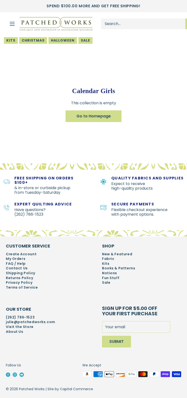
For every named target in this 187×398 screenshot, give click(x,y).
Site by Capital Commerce (70, 389)
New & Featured (117, 254)
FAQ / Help (16, 263)
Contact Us (17, 268)
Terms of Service (22, 287)
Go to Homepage (93, 116)
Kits (10, 40)
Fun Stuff (110, 278)
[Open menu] (12, 24)
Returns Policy (19, 278)
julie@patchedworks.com (30, 322)
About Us (14, 331)
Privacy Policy (19, 282)
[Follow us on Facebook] (8, 374)
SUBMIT (116, 341)
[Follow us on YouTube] (21, 374)
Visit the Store (20, 327)
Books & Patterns (118, 268)
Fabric (108, 258)
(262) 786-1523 (20, 317)
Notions (109, 273)
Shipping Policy (20, 273)
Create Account (21, 254)
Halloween (63, 40)
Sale (85, 40)
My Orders (15, 258)
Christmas (33, 40)
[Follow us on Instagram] (15, 374)
